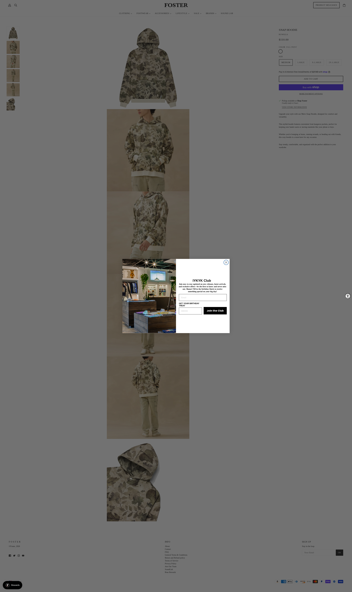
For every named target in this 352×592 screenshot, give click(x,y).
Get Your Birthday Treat (189, 304)
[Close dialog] (226, 262)
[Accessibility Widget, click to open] (348, 296)
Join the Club (215, 310)
